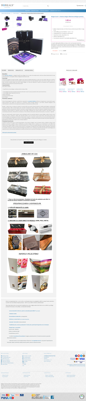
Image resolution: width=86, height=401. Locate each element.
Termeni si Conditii (27, 355)
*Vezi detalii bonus (80, 40)
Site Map (25, 361)
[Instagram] (84, 356)
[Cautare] (48, 6)
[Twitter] (81, 356)
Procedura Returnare (6, 357)
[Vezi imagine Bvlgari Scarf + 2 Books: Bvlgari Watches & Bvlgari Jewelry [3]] (43, 18)
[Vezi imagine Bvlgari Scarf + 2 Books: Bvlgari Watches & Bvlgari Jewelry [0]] (7, 18)
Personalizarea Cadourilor (14, 316)
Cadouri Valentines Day (49, 376)
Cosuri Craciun (5, 376)
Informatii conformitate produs (9, 132)
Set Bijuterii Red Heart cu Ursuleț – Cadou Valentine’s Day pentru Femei (80, 89)
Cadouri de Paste (27, 375)
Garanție (13, 322)
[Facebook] (76, 356)
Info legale (25, 353)
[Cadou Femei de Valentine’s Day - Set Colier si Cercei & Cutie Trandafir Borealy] (62, 82)
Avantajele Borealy (29, 70)
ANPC (25, 364)
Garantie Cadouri (27, 358)
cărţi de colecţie (8, 75)
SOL (25, 362)
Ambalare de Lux (19, 70)
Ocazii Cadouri (16, 13)
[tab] (4, 70)
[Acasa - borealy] (7, 6)
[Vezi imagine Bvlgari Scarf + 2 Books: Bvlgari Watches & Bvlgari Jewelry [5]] (19, 24)
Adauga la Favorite (55, 54)
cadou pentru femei (59, 43)
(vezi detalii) (38, 310)
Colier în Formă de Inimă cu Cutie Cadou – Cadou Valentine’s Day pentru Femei (71, 89)
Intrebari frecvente (27, 360)
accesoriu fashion (32, 101)
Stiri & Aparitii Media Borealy (7, 362)
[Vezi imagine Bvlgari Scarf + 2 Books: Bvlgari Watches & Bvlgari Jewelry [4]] (7, 24)
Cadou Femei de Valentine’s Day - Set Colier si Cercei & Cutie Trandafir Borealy (62, 89)
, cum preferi (14, 327)
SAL (23, 365)
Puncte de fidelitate (6, 360)
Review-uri (11, 70)
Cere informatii (64, 54)
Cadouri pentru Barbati (71, 375)
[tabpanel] (25, 47)
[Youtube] (79, 356)
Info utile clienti (5, 353)
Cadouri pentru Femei (71, 376)
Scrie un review (29, 142)
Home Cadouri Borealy (6, 13)
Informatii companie (6, 361)
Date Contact (4, 364)
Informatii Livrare (5, 358)
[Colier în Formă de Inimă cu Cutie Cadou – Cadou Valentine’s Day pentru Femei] (71, 82)
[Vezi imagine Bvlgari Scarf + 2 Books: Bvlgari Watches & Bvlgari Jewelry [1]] (19, 18)
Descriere (4, 70)
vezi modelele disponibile (24, 319)
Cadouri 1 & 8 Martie (49, 375)
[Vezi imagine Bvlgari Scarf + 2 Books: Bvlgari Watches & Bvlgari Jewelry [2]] (31, 18)
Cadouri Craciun (5, 375)
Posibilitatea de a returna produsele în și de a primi (29, 324)
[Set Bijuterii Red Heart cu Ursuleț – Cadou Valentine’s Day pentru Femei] (80, 82)
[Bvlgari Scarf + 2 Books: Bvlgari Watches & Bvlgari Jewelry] (25, 47)
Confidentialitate (27, 357)
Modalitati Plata (5, 355)
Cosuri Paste (26, 376)
